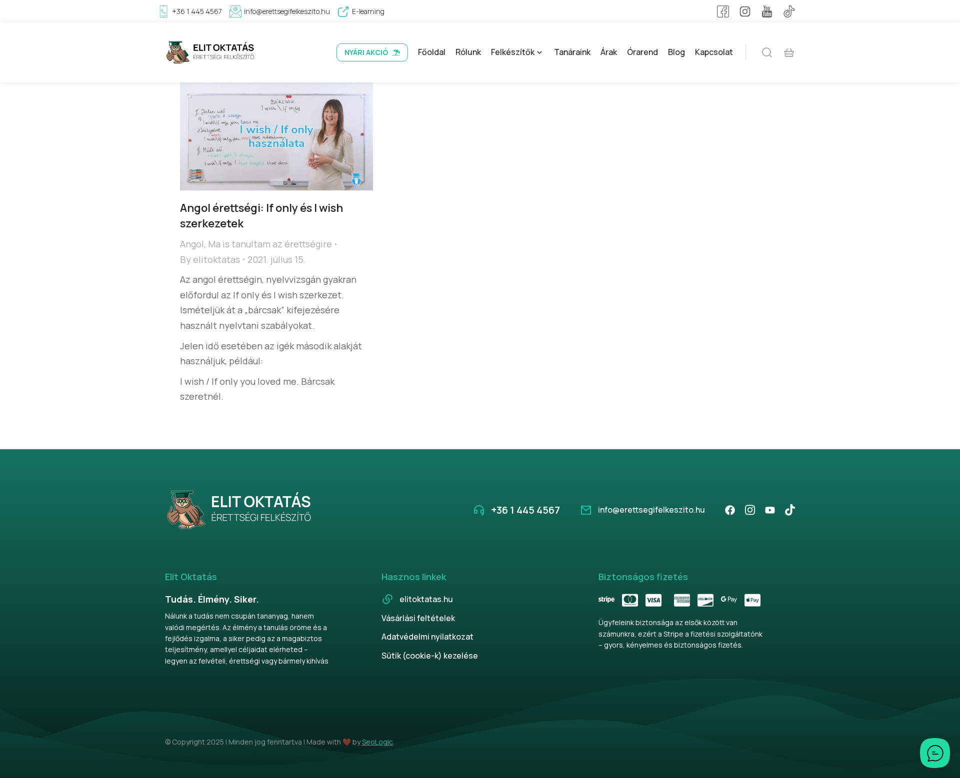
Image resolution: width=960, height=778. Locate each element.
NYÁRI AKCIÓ (366, 52)
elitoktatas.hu (426, 599)
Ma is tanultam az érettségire (270, 244)
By (210, 259)
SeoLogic (377, 742)
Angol (192, 244)
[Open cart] (789, 52)
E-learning (368, 11)
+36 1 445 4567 (197, 11)
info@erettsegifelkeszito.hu (287, 11)
